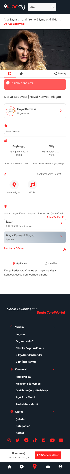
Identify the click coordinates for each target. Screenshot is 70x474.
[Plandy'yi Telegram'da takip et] (26, 441)
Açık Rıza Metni (25, 397)
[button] (35, 249)
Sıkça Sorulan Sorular (29, 355)
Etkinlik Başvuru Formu (30, 348)
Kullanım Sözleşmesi (28, 383)
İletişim (20, 334)
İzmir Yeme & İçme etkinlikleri (40, 19)
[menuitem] (10, 73)
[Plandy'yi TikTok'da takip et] (35, 441)
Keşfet (20, 432)
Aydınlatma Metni (27, 404)
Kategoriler (23, 426)
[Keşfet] (21, 468)
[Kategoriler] (48, 468)
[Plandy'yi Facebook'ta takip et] (43, 441)
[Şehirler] (9, 468)
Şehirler (20, 419)
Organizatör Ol (25, 341)
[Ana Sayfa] (34, 468)
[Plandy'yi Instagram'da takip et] (9, 441)
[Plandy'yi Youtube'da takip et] (52, 441)
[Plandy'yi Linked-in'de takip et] (61, 441)
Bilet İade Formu (26, 361)
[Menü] (64, 7)
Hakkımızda (23, 376)
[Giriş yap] (60, 468)
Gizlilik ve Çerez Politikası (32, 390)
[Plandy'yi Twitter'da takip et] (17, 441)
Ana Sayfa (10, 19)
